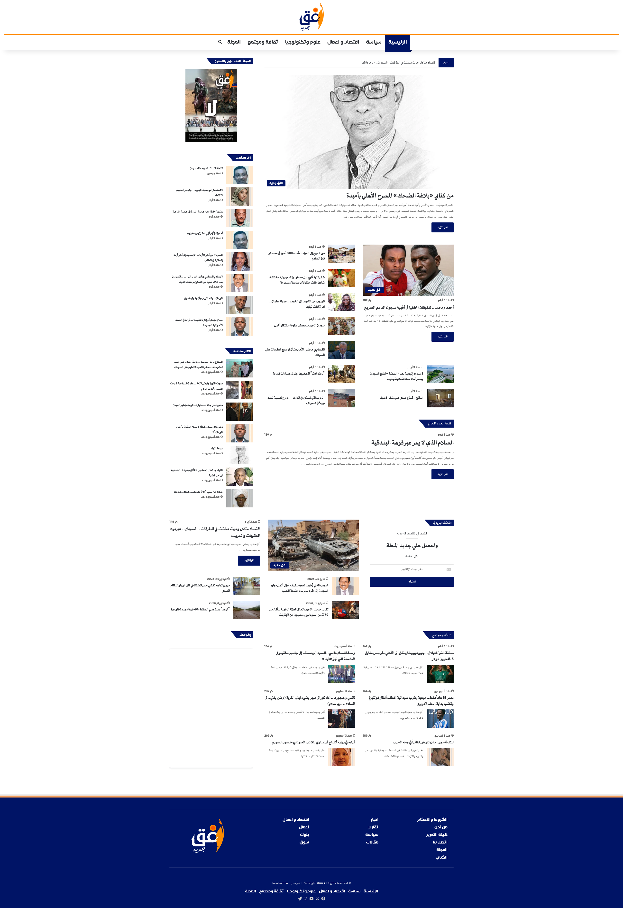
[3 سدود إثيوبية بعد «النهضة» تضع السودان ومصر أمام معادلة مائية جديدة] (440, 374)
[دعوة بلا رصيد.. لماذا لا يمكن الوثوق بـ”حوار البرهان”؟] (239, 433)
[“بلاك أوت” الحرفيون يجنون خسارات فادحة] (341, 374)
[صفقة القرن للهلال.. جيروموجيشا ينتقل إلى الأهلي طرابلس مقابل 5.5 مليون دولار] (440, 674)
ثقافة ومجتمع (262, 42)
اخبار (374, 820)
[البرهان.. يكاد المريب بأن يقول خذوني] (239, 305)
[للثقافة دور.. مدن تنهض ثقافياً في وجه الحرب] (440, 757)
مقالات (372, 842)
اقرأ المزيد (443, 227)
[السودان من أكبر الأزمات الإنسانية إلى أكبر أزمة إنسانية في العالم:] (239, 261)
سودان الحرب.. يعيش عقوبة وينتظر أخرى (299, 325)
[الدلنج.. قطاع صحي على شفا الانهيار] (440, 398)
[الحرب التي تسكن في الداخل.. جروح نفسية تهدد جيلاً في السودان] (341, 398)
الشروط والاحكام (432, 820)
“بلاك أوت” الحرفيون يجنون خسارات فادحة (299, 374)
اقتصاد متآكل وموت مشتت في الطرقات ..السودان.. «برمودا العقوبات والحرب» (389, 62)
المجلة (234, 42)
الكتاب (442, 857)
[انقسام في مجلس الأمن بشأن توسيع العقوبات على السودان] (341, 350)
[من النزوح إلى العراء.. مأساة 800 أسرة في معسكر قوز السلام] (341, 254)
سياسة (374, 42)
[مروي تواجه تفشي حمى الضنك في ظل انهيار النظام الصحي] (246, 586)
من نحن (441, 827)
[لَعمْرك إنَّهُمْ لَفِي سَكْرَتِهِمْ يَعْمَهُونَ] (239, 240)
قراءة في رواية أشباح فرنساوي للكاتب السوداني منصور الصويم (313, 742)
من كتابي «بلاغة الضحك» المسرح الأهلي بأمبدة (400, 195)
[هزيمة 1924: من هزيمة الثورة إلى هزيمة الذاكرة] (239, 218)
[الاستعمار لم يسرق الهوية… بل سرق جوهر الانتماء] (239, 196)
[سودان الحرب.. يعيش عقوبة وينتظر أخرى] (341, 326)
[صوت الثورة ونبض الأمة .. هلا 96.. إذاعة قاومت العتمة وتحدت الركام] (239, 390)
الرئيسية (397, 42)
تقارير (373, 827)
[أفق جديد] (311, 16)
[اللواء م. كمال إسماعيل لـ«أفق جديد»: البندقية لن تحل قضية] (239, 477)
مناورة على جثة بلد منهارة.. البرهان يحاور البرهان (197, 405)
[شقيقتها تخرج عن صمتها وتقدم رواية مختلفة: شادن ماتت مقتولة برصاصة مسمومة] (341, 278)
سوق (304, 842)
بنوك (304, 835)
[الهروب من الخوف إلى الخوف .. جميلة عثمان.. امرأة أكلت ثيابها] (341, 302)
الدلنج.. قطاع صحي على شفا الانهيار (401, 398)
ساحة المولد (217, 448)
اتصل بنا (440, 842)
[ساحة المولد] (239, 455)
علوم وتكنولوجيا (303, 42)
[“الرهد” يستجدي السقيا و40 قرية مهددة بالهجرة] (246, 610)
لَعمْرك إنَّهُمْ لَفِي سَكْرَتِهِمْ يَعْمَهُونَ (205, 233)
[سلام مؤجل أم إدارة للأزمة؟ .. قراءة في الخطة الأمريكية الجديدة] (239, 326)
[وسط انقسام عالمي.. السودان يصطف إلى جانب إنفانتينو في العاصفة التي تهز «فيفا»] (341, 674)
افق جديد (295, 883)
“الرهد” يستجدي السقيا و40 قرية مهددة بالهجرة (200, 609)
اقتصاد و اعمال (343, 42)
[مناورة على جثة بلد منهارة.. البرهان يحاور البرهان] (239, 412)
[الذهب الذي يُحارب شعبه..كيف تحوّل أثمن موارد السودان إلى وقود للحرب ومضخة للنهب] (345, 586)
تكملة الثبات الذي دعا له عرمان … (204, 168)
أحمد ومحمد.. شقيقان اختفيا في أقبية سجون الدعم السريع (409, 307)
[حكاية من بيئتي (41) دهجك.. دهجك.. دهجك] (239, 498)
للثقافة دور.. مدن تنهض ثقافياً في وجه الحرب (423, 742)
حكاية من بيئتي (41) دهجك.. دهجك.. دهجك (198, 492)
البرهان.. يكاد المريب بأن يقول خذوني (203, 298)
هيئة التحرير (437, 835)
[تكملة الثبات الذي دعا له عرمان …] (239, 175)
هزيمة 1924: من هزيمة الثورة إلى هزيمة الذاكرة (198, 211)
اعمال (304, 827)
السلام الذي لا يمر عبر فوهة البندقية (412, 442)
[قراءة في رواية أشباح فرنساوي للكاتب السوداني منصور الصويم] (341, 757)
